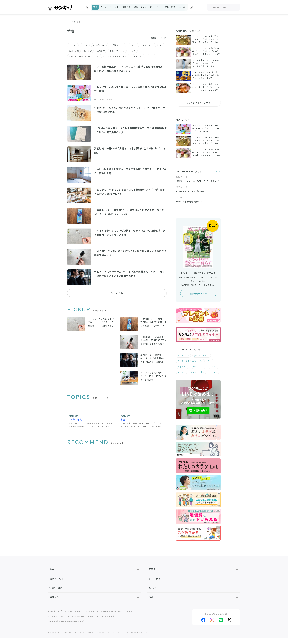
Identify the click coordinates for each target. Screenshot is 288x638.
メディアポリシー (92, 611)
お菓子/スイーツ (117, 50)
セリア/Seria (183, 355)
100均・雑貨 (169, 7)
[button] (87, 7)
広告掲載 (68, 611)
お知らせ (128, 611)
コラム (85, 45)
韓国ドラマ (182, 366)
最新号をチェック (198, 293)
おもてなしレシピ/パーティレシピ (84, 56)
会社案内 (52, 621)
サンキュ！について (56, 616)
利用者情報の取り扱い (112, 611)
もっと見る (117, 293)
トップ (70, 22)
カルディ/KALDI (100, 45)
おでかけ (213, 372)
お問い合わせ (53, 611)
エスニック (139, 56)
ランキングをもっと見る (198, 102)
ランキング (106, 7)
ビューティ (155, 7)
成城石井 (101, 50)
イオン (133, 50)
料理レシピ (56, 597)
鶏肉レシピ (74, 50)
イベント (181, 372)
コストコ (133, 45)
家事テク (126, 7)
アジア (151, 56)
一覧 (216, 171)
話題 (150, 597)
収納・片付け (140, 7)
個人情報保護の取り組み (71, 621)
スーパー (183, 7)
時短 (161, 45)
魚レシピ (88, 50)
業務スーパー (118, 45)
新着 (95, 7)
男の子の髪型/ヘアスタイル (190, 361)
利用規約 (78, 611)
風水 (210, 361)
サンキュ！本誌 (197, 372)
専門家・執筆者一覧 (76, 616)
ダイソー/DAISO (201, 355)
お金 (117, 7)
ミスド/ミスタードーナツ (117, 56)
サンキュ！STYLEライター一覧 (100, 616)
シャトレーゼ (148, 45)
